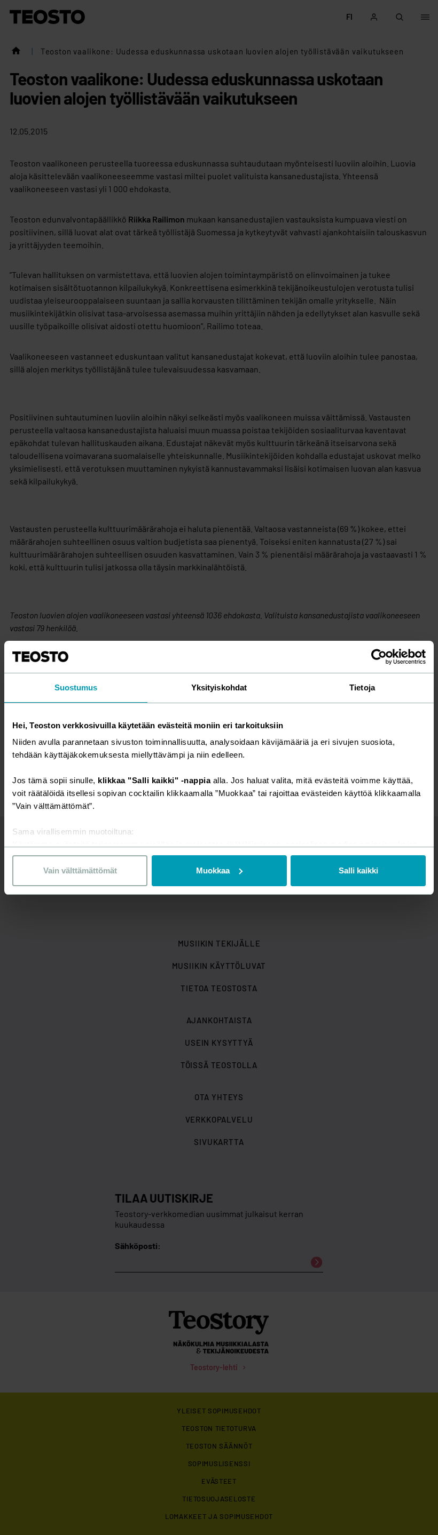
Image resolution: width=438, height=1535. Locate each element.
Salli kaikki (358, 870)
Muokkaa (213, 870)
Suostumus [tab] (76, 687)
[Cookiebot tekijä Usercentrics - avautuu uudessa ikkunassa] (379, 657)
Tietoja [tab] (362, 687)
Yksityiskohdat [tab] (219, 687)
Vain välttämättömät (80, 870)
